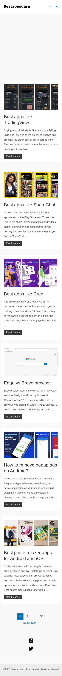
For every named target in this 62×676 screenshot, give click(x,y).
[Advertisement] (31, 49)
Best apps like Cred (23, 293)
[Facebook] (31, 641)
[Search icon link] (57, 7)
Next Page (31, 622)
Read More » (13, 156)
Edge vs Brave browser (27, 382)
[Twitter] (31, 648)
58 (41, 616)
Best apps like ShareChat (29, 204)
